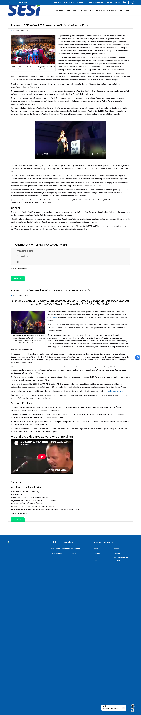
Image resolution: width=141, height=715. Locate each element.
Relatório (109, 2)
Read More (17, 278)
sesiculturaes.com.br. (114, 391)
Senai (117, 549)
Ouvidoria (80, 2)
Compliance (124, 10)
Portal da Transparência (94, 2)
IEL (96, 560)
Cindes (118, 553)
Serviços (59, 10)
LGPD (74, 553)
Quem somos (71, 10)
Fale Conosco (69, 2)
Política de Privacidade (61, 549)
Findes (54, 318)
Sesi (96, 549)
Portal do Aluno (56, 2)
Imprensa (118, 2)
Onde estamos (86, 10)
